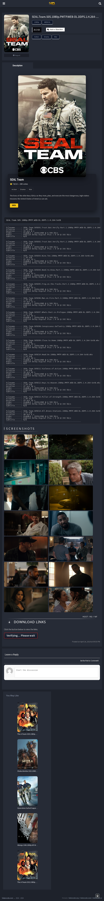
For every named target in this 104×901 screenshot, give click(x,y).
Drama (46, 37)
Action (36, 37)
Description (17, 65)
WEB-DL (47, 22)
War (55, 37)
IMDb (14, 205)
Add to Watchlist (56, 29)
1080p (36, 22)
